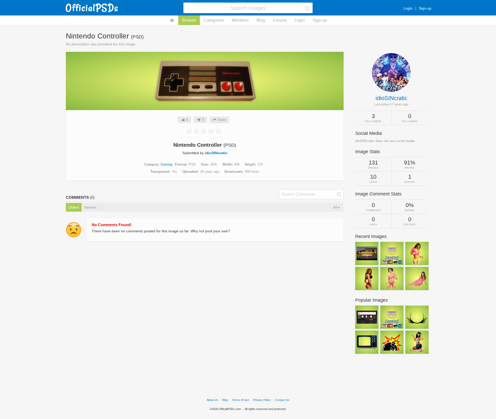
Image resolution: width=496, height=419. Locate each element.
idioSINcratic (216, 153)
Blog (261, 20)
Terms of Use (240, 399)
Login (408, 8)
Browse (189, 20)
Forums (280, 20)
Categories (214, 20)
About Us (212, 399)
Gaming (166, 164)
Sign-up (425, 8)
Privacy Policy (262, 399)
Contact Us (282, 399)
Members (240, 20)
